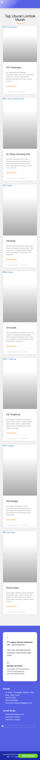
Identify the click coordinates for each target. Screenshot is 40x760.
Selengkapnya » (11, 86)
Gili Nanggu (12, 501)
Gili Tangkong (13, 414)
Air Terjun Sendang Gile (18, 154)
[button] (36, 4)
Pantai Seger (12, 588)
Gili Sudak (11, 327)
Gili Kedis (11, 241)
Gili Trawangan (13, 67)
